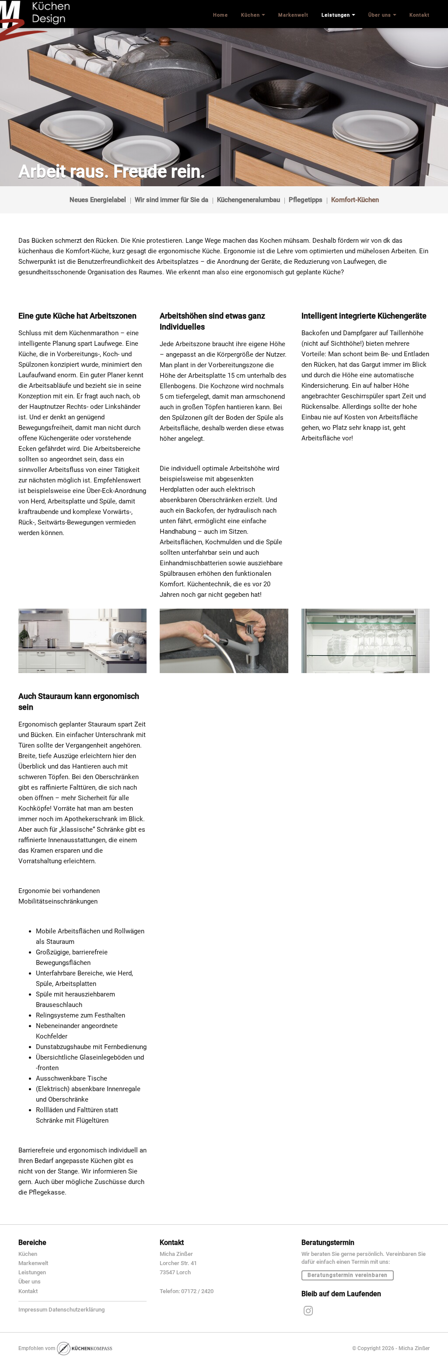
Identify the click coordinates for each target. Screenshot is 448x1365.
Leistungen (32, 1272)
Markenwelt (33, 1263)
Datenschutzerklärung (77, 1309)
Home (220, 15)
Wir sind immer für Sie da (171, 200)
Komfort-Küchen (355, 200)
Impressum (32, 1309)
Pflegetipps (305, 200)
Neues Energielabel (98, 200)
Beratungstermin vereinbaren (348, 1275)
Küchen (27, 1254)
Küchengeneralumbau (248, 200)
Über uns (29, 1281)
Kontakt (28, 1291)
